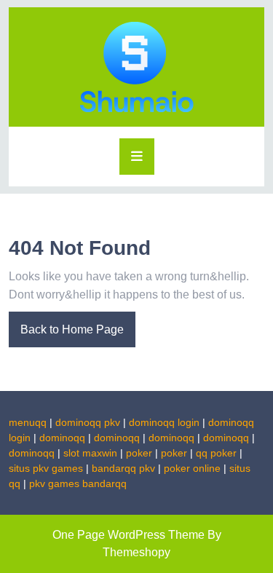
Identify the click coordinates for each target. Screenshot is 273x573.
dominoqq (62, 437)
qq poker (216, 453)
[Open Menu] (136, 156)
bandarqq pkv (123, 468)
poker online (192, 468)
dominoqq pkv (87, 422)
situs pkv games (46, 468)
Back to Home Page (66, 324)
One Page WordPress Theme (128, 535)
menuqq (28, 422)
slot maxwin (90, 453)
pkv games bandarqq (78, 483)
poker (139, 453)
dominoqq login (164, 422)
